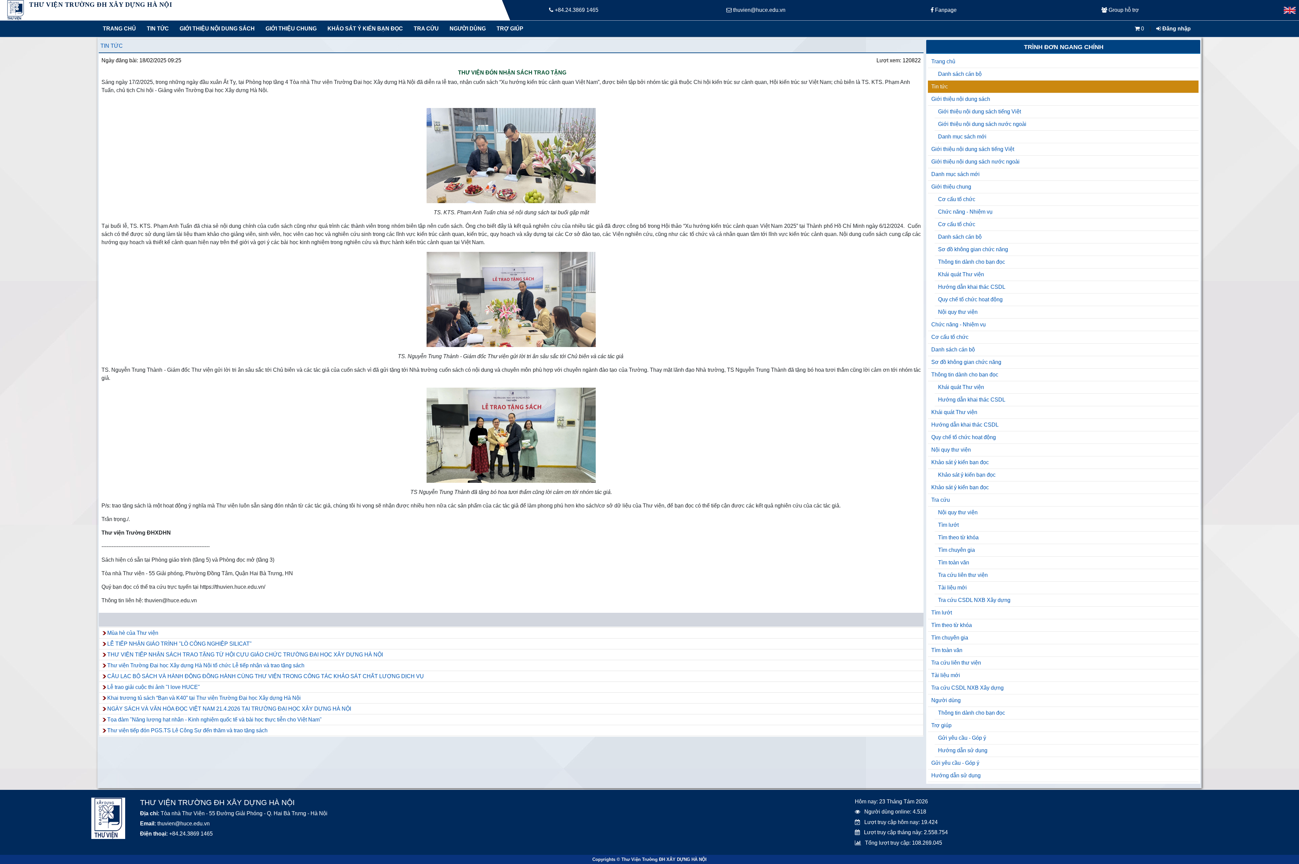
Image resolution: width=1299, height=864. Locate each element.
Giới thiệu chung (291, 28)
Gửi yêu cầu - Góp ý (962, 738)
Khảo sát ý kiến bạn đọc (363, 28)
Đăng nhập (1176, 28)
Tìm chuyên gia (956, 550)
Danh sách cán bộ (960, 74)
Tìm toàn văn (953, 562)
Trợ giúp (510, 28)
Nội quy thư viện (958, 312)
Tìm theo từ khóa (958, 537)
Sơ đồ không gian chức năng (973, 249)
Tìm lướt (948, 525)
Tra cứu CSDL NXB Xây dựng (974, 600)
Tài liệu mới (952, 587)
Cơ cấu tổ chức (956, 199)
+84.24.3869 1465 (575, 10)
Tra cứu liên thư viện (963, 575)
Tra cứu (426, 28)
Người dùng (468, 28)
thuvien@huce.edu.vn (758, 10)
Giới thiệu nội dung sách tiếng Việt (979, 111)
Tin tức (158, 28)
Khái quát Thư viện (961, 274)
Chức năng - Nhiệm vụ (965, 212)
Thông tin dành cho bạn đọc (971, 262)
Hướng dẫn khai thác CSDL (971, 287)
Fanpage (945, 10)
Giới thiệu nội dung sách (216, 28)
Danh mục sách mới (962, 136)
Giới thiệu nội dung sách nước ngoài (982, 124)
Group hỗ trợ (1123, 10)
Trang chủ (119, 28)
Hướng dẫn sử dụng (962, 750)
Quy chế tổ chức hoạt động (970, 299)
